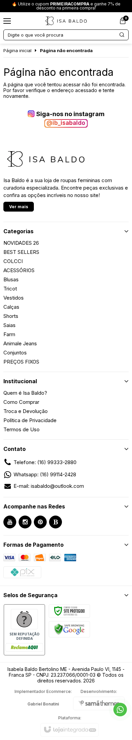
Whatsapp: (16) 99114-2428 (45, 474)
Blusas (11, 279)
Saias (9, 325)
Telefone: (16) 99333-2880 (45, 462)
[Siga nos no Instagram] (25, 522)
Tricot (10, 288)
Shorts (10, 316)
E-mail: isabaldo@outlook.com (49, 486)
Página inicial (17, 50)
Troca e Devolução (25, 411)
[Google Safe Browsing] (69, 629)
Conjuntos (15, 352)
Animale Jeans (20, 343)
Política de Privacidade (30, 420)
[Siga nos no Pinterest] (40, 522)
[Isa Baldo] (66, 21)
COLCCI (13, 261)
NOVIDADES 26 (21, 243)
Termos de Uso (21, 429)
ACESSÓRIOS (19, 270)
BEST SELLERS (21, 252)
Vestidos (13, 298)
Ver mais (18, 206)
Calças (11, 307)
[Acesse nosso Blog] (55, 522)
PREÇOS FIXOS (21, 361)
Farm (9, 334)
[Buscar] (122, 34)
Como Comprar (21, 402)
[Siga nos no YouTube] (9, 522)
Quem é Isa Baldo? (25, 392)
